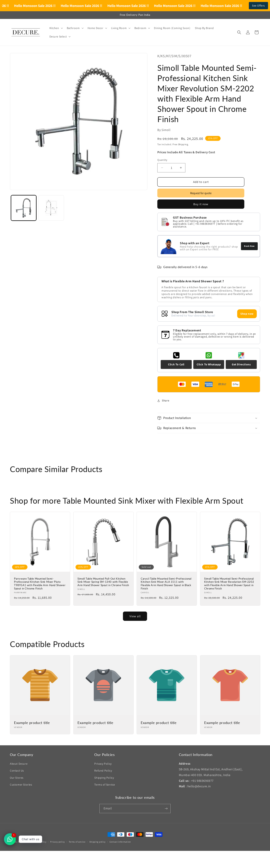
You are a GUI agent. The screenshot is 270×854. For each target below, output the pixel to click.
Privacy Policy (102, 763)
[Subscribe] (166, 808)
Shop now (247, 313)
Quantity (162, 160)
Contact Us (17, 770)
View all (135, 616)
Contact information (120, 841)
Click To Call (176, 364)
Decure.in (23, 841)
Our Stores (17, 777)
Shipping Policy (104, 777)
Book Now (249, 246)
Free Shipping (180, 144)
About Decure (18, 763)
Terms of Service (104, 784)
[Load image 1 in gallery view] (23, 208)
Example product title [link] (32, 722)
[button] (55, 28)
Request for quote (200, 193)
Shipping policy (97, 841)
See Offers (258, 5)
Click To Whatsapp (209, 364)
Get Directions (241, 364)
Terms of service (77, 841)
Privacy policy (57, 841)
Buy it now (200, 204)
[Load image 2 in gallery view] (51, 208)
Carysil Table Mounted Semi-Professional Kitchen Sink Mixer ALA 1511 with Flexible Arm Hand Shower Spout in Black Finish (166, 583)
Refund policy (39, 841)
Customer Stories (21, 784)
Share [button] (165, 400)
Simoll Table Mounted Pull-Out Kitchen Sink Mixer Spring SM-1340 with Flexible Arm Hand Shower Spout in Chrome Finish (103, 582)
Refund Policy (103, 770)
